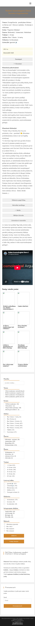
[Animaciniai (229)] (14, 441)
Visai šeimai (12, 432)
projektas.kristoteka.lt (17, 624)
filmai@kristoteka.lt (17, 623)
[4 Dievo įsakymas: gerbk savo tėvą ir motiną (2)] (14, 397)
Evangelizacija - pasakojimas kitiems (19, 22)
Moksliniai (27, 32)
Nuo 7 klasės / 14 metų (15, 37)
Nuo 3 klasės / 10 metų (14, 421)
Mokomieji (11, 32)
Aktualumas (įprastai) (12, 524)
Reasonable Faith (8, 53)
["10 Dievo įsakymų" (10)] (14, 404)
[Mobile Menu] (29, 3)
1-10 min (11, 35)
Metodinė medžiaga (18, 205)
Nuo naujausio (10, 528)
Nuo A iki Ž (9, 526)
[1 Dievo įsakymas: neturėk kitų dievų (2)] (14, 391)
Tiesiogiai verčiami (13, 492)
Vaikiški (10, 430)
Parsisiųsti (18, 59)
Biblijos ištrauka (18, 215)
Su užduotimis (12, 504)
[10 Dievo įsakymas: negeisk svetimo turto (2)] (14, 393)
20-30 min (11, 469)
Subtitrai (11, 490)
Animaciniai (19, 32)
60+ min (11, 476)
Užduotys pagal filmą (18, 200)
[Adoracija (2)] (14, 458)
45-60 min (11, 474)
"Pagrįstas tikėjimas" (13, 30)
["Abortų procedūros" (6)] (14, 409)
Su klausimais (14, 40)
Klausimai (18, 64)
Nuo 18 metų (11, 419)
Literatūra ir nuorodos (18, 220)
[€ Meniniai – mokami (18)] (14, 439)
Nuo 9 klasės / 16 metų (14, 427)
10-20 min (11, 467)
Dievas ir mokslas (18, 25)
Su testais (11, 502)
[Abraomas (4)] (14, 454)
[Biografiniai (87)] (14, 443)
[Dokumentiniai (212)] (14, 445)
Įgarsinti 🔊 (13, 42)
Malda (18, 210)
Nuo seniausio (10, 531)
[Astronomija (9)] (14, 513)
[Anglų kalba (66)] (14, 511)
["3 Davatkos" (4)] (14, 406)
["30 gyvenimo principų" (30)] (14, 408)
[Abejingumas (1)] (14, 452)
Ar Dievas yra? (6, 25)
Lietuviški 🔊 (12, 485)
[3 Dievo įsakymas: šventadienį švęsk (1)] (14, 395)
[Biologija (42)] (14, 515)
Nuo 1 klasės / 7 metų (14, 417)
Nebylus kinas (12, 488)
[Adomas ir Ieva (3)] (14, 456)
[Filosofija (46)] (14, 517)
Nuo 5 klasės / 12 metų (14, 423)
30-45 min (11, 472)
